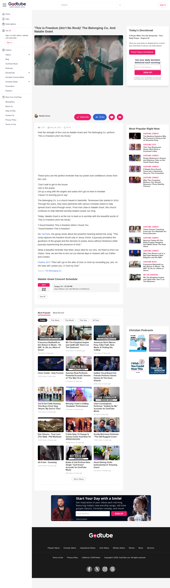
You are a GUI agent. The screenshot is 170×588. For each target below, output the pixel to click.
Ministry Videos (119, 548)
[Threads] (112, 569)
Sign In (9, 42)
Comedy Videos (70, 548)
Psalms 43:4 (44, 262)
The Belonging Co (53, 271)
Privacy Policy (72, 558)
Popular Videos (54, 548)
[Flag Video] (120, 117)
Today (42, 320)
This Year (83, 320)
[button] (78, 60)
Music (141, 548)
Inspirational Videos (87, 548)
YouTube (45, 234)
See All (42, 296)
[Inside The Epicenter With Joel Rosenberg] (137, 343)
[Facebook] (89, 569)
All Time (96, 320)
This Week (55, 320)
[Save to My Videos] (112, 117)
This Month (69, 320)
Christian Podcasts (141, 330)
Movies (132, 548)
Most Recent (58, 313)
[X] (97, 569)
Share (102, 117)
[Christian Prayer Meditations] (157, 343)
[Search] (120, 4)
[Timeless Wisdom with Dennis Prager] (157, 365)
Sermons (150, 548)
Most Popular (44, 313)
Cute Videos (104, 548)
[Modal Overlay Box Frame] (147, 69)
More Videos (79, 479)
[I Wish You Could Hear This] (137, 365)
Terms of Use (58, 558)
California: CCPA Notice (91, 558)
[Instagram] (105, 569)
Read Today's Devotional (142, 52)
